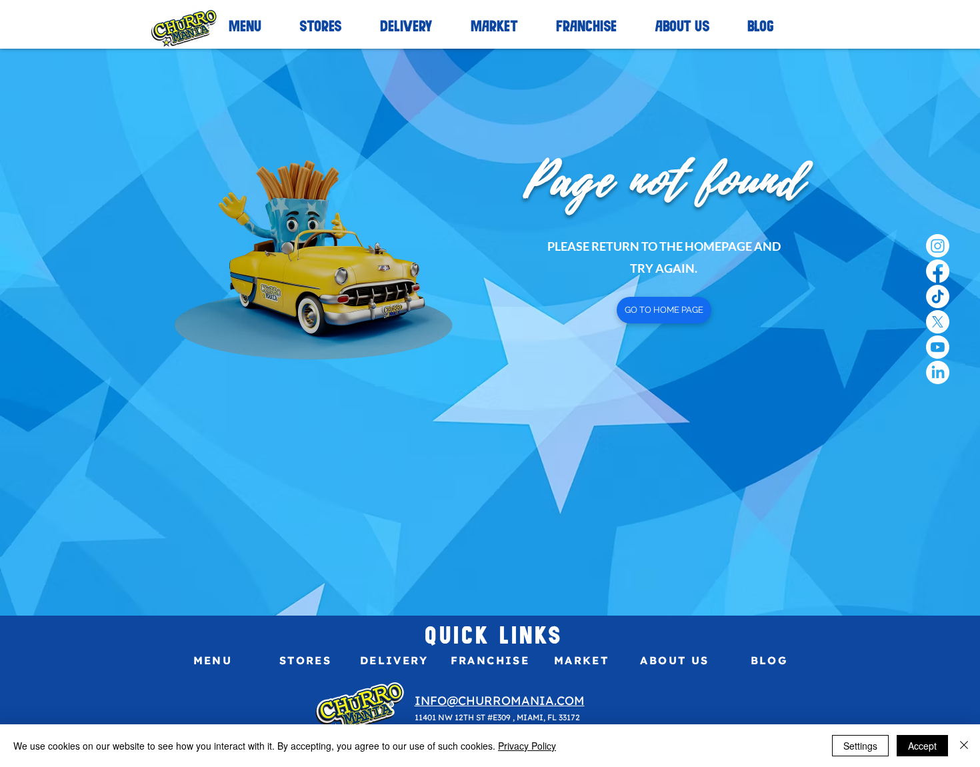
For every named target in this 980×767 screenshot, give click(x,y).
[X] (937, 321)
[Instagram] (937, 245)
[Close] (964, 745)
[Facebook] (937, 271)
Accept (922, 745)
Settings (860, 745)
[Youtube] (937, 347)
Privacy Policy (527, 745)
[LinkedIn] (937, 372)
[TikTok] (937, 296)
